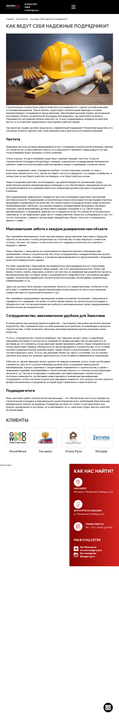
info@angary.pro (32, 10)
